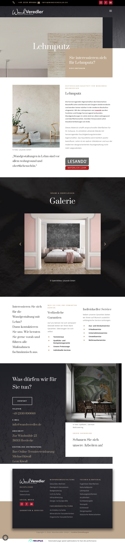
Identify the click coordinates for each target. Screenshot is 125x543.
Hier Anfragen (77, 68)
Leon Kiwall (19, 461)
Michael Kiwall (21, 456)
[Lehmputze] (62, 273)
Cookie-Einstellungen (80, 532)
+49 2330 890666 (24, 413)
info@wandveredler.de (26, 424)
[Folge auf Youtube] (111, 3)
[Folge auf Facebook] (106, 3)
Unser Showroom (82, 433)
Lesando (98, 110)
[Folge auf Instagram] (101, 3)
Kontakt (22, 401)
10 (70, 269)
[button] (5, 537)
